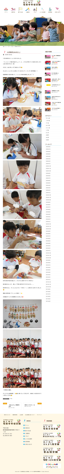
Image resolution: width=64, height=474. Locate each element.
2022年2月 (48, 277)
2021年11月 (48, 284)
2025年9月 (48, 173)
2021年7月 (48, 294)
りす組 (47, 130)
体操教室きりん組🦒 (56, 90)
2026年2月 (48, 161)
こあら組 (48, 120)
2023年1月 (48, 250)
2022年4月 (48, 272)
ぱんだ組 (48, 125)
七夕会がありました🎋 (56, 84)
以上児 (47, 132)
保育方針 (27, 428)
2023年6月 (48, 238)
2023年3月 (48, 245)
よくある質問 (28, 438)
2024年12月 (48, 195)
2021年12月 (48, 281)
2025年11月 (48, 168)
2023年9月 (48, 231)
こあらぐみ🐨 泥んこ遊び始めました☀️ (56, 79)
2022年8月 (48, 262)
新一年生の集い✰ (55, 73)
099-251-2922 (8, 433)
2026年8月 (48, 146)
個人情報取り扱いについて (29, 414)
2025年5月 (48, 182)
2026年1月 (48, 163)
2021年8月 (48, 291)
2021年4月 (48, 301)
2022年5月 (48, 269)
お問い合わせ (28, 444)
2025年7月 (48, 178)
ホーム (27, 425)
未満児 (47, 139)
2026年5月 (48, 154)
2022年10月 (48, 257)
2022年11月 (48, 255)
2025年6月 (48, 180)
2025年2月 (48, 190)
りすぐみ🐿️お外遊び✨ (56, 108)
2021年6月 (48, 296)
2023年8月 (48, 233)
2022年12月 (48, 253)
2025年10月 (48, 170)
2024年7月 (48, 207)
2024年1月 (48, 221)
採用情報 (27, 441)
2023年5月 (48, 240)
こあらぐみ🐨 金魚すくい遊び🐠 (56, 62)
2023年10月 (48, 228)
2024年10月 (48, 199)
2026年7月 (48, 149)
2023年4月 (48, 243)
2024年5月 (48, 211)
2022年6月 (48, 267)
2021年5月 (48, 298)
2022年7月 (48, 265)
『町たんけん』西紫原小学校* (14, 405)
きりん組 (48, 118)
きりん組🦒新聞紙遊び (56, 56)
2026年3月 (48, 158)
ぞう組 (11, 398)
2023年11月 (48, 226)
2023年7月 (48, 236)
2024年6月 (48, 209)
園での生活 (28, 430)
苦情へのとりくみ (7, 414)
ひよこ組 (48, 127)
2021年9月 (48, 289)
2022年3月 (48, 274)
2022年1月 (48, 279)
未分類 (47, 137)
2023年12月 (48, 224)
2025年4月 (48, 185)
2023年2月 (48, 248)
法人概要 (21, 414)
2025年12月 (48, 166)
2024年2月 (48, 219)
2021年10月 (48, 286)
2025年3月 (48, 187)
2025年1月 (48, 192)
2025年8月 (48, 175)
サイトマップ (39, 414)
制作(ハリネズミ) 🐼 (30, 405)
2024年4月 (48, 214)
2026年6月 (48, 151)
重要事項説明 (15, 414)
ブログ (27, 436)
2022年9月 (48, 260)
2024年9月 (48, 202)
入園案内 (27, 433)
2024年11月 (48, 197)
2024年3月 (48, 216)
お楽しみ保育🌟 (55, 67)
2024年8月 (48, 204)
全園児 (47, 135)
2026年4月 (48, 156)
